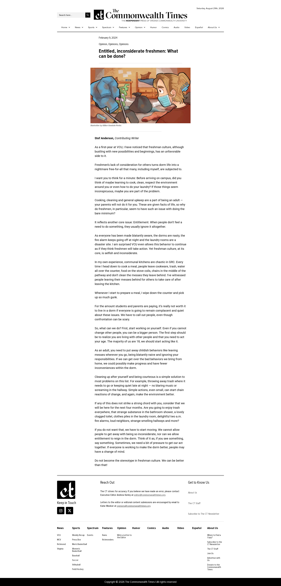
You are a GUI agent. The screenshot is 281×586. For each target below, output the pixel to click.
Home (64, 27)
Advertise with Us (213, 559)
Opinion (138, 27)
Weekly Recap (78, 535)
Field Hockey (78, 569)
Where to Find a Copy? (214, 536)
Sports (91, 27)
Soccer (75, 560)
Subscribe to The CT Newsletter (203, 513)
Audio (176, 27)
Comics (165, 27)
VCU (59, 535)
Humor (153, 27)
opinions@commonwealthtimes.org (133, 505)
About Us (212, 27)
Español (199, 27)
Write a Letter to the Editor (124, 536)
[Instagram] (60, 510)
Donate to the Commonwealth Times (214, 567)
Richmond (61, 544)
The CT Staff (194, 503)
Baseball (76, 555)
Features (123, 27)
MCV (59, 539)
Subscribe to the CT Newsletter (214, 543)
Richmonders (108, 539)
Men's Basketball (79, 544)
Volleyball (76, 564)
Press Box (76, 539)
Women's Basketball (77, 550)
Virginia (60, 548)
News (77, 27)
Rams (104, 535)
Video (187, 27)
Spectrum (106, 27)
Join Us (210, 553)
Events (90, 535)
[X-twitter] (69, 510)
